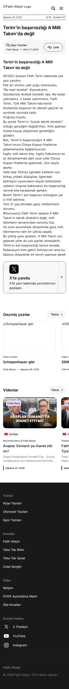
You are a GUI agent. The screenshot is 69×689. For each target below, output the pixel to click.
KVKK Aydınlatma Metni (20, 596)
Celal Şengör (12, 566)
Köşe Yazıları (12, 503)
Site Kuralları (12, 605)
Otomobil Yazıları (15, 512)
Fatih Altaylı (11, 541)
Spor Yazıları (12, 520)
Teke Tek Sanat (14, 558)
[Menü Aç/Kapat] (61, 8)
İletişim (8, 588)
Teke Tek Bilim (13, 550)
